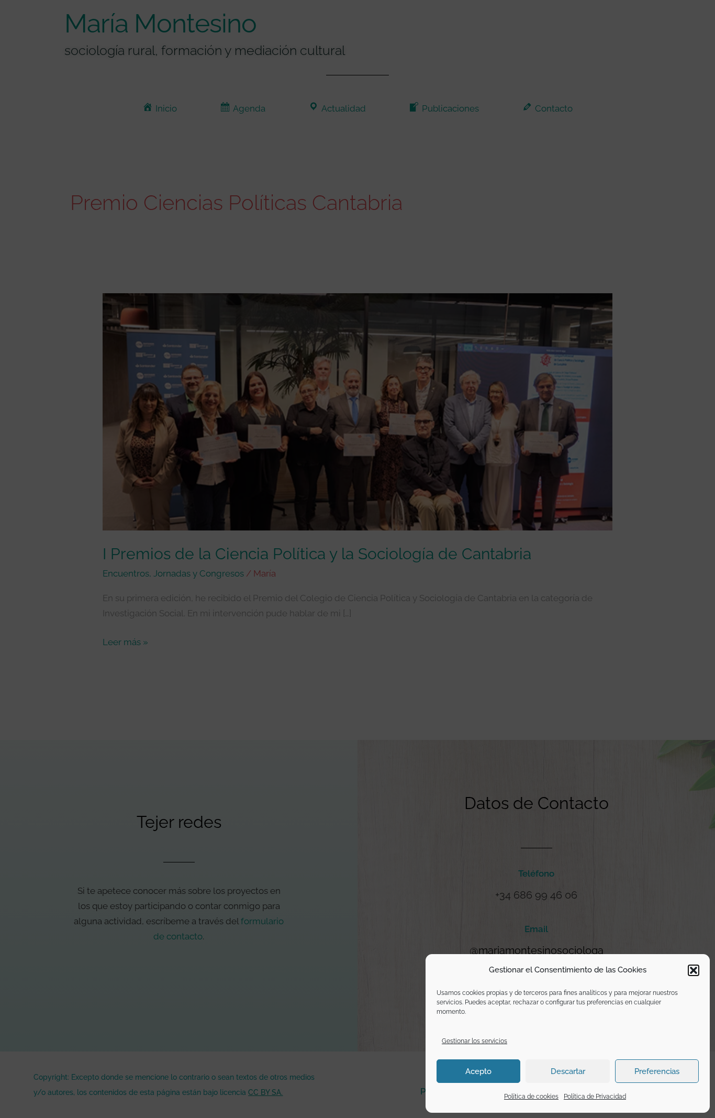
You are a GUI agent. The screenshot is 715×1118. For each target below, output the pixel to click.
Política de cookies (531, 1096)
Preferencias (656, 1071)
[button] (693, 970)
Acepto (478, 1071)
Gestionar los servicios (474, 1041)
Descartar (568, 1071)
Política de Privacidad (595, 1096)
